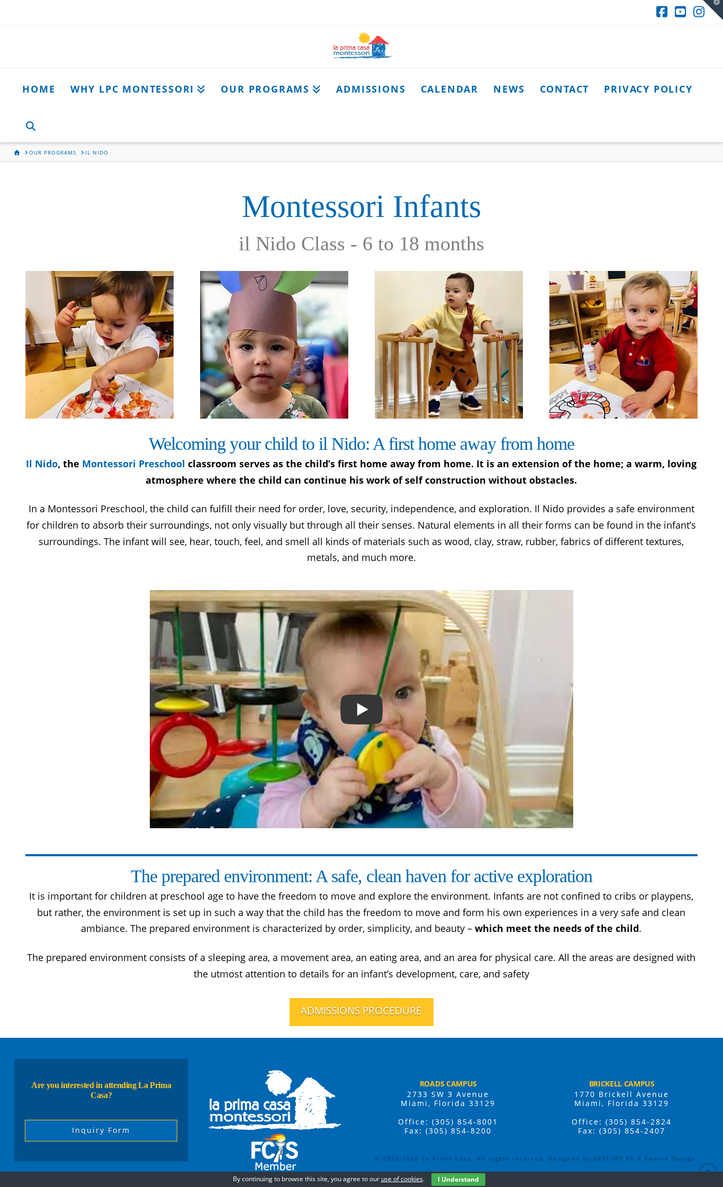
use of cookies (402, 1178)
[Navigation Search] (30, 123)
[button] (713, 10)
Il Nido (42, 463)
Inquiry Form (101, 1130)
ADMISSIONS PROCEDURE (361, 1011)
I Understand (458, 1179)
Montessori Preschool (133, 463)
